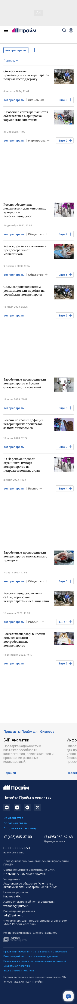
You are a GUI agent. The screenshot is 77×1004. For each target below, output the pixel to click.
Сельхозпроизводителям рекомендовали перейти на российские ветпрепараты (23, 290)
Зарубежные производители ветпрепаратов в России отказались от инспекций (24, 383)
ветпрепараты (16, 50)
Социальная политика (16, 965)
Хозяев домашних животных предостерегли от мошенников (24, 250)
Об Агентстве (13, 818)
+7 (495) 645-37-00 (17, 837)
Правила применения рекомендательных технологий (35, 961)
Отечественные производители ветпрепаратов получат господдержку (26, 75)
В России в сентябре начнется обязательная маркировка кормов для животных (25, 116)
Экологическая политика (18, 970)
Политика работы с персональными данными (30, 956)
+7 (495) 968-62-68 (58, 839)
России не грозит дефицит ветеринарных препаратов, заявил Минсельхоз (23, 424)
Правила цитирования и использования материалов (35, 951)
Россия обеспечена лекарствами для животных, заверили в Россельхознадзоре (24, 210)
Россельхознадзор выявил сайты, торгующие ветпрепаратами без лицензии (26, 597)
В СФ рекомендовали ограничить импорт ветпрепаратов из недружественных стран (21, 464)
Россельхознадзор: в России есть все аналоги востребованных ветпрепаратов (24, 639)
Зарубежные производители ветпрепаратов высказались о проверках (25, 556)
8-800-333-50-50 (16, 850)
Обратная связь (15, 823)
